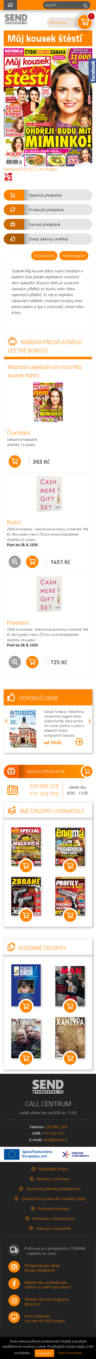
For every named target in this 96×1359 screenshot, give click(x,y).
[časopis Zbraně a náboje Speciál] (70, 895)
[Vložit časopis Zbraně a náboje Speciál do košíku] (70, 915)
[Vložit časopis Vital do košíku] (26, 1058)
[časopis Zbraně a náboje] (26, 896)
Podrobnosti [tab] (44, 255)
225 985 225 (44, 786)
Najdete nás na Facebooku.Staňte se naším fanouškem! (47, 1284)
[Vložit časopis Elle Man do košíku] (70, 1007)
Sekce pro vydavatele (53, 1228)
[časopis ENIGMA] (70, 846)
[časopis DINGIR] (26, 985)
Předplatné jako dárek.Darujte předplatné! (42, 1267)
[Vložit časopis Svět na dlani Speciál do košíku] (26, 866)
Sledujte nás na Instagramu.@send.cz (46, 1301)
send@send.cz (55, 1140)
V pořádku (44, 1353)
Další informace (70, 1353)
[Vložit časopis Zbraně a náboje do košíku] (26, 915)
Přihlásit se (58, 22)
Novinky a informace (53, 1179)
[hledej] (85, 5)
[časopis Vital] (26, 1038)
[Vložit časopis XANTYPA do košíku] (70, 1058)
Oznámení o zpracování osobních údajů (53, 1199)
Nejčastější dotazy (53, 1169)
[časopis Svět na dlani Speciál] (26, 846)
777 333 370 (44, 794)
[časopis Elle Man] (70, 986)
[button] (48, 195)
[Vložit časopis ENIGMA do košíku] (70, 866)
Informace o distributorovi (53, 1218)
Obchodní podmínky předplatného (53, 1189)
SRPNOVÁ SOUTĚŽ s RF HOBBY (30, 169)
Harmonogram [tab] (74, 255)
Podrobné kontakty (53, 1208)
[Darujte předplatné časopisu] (48, 771)
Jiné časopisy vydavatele (51, 811)
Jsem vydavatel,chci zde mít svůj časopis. (45, 1318)
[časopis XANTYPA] (70, 1037)
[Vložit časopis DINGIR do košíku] (26, 1007)
